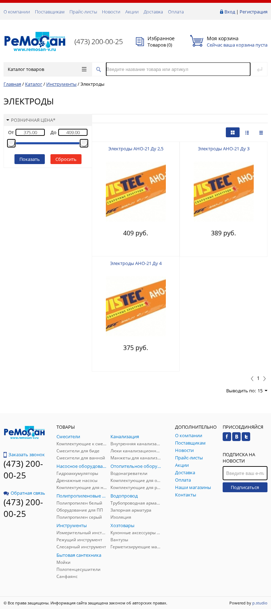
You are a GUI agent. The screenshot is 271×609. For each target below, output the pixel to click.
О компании (17, 11)
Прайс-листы (83, 11)
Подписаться (245, 487)
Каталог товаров (26, 69)
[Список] (261, 132)
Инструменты (61, 84)
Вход (229, 11)
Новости (111, 11)
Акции (132, 11)
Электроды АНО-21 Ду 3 (223, 148)
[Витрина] (233, 132)
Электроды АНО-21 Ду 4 (136, 263)
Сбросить (66, 159)
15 (260, 390)
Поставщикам (50, 11)
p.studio (259, 602)
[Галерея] (247, 132)
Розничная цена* (33, 120)
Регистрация (253, 11)
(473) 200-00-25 (98, 41)
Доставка (153, 11)
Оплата (176, 11)
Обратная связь (28, 493)
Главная (12, 84)
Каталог (33, 84)
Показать (29, 159)
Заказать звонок (26, 454)
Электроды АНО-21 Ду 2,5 (135, 148)
